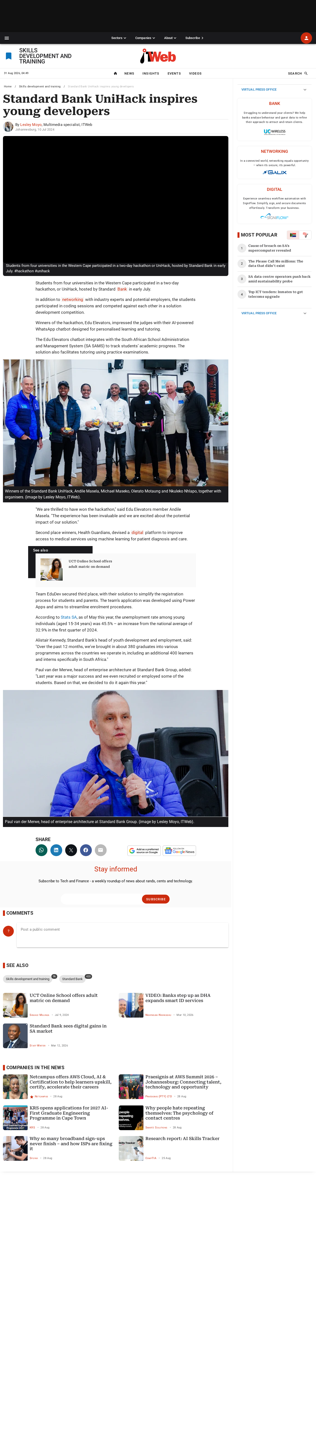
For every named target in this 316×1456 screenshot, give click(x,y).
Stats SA (69, 617)
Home (8, 86)
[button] (7, 38)
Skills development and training (40, 86)
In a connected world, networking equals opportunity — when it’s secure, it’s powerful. (274, 163)
